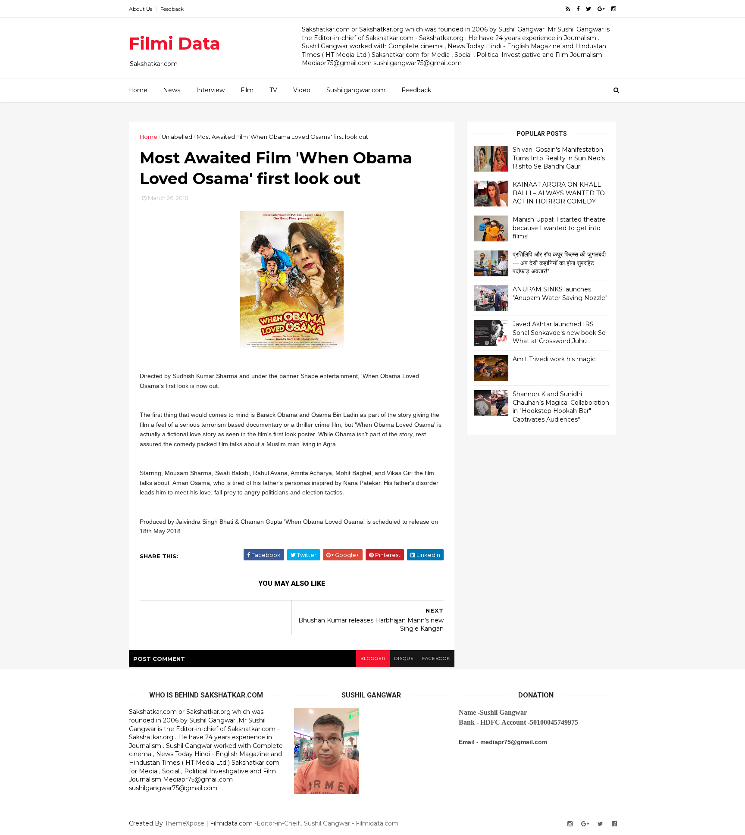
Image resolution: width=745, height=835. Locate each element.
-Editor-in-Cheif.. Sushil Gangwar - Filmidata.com (326, 823)
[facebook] (577, 9)
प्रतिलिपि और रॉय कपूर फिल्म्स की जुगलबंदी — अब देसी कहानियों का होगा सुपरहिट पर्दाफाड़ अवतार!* (559, 262)
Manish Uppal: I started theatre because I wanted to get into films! (559, 228)
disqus (403, 658)
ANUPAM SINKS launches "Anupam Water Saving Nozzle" (560, 293)
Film (247, 90)
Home (137, 90)
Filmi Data (174, 43)
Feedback (172, 9)
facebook (436, 658)
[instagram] (613, 9)
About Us (140, 9)
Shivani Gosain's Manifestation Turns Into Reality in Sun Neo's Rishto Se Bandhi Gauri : (559, 158)
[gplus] (601, 9)
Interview (210, 90)
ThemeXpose (184, 823)
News (171, 90)
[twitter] (588, 9)
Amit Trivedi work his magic (554, 359)
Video (301, 90)
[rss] (568, 9)
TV (273, 90)
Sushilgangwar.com (355, 90)
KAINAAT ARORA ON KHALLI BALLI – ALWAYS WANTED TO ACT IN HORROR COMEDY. (559, 193)
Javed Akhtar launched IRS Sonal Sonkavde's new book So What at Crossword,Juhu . (559, 332)
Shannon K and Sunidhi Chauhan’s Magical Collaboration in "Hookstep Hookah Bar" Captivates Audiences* (561, 406)
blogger (372, 658)
